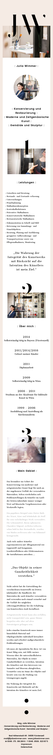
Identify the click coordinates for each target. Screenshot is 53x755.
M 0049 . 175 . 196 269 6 (15, 741)
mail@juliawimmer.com (15, 738)
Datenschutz (26, 747)
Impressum (26, 744)
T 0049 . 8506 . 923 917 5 (37, 741)
